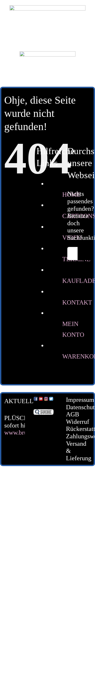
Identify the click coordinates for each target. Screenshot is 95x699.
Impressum (74, 399)
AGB (72, 414)
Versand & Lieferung (74, 451)
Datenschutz (74, 407)
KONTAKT (77, 302)
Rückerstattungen (74, 428)
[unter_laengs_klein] (47, 54)
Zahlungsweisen (74, 436)
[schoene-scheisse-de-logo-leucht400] (48, 8)
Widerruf (74, 421)
